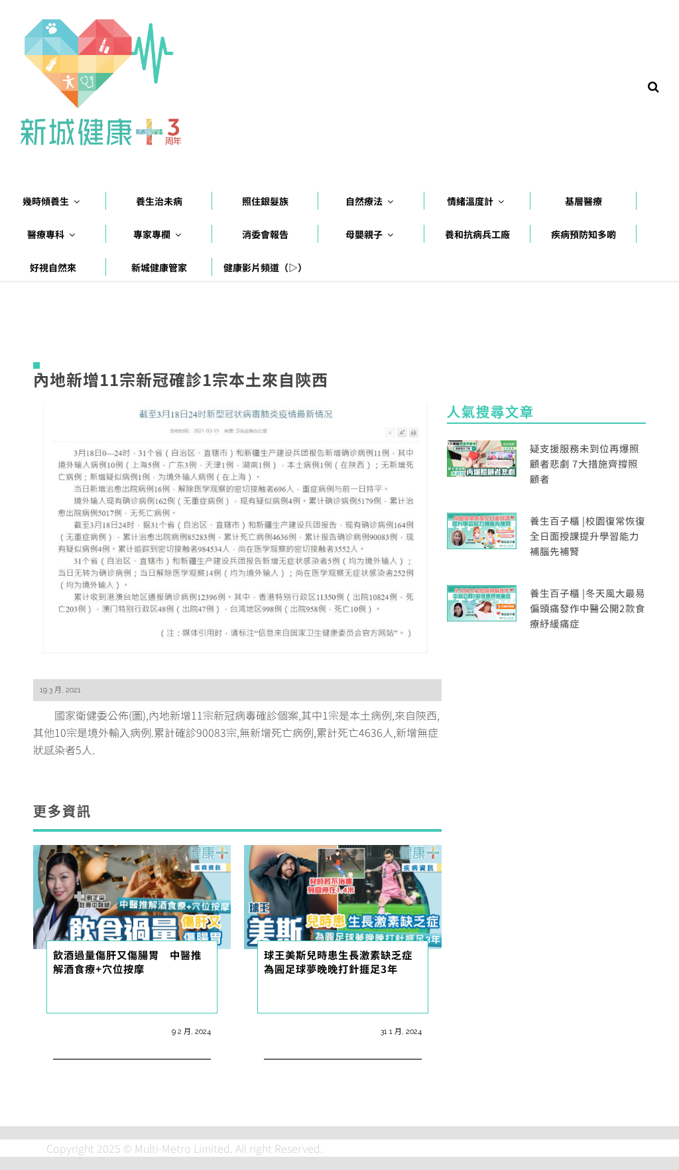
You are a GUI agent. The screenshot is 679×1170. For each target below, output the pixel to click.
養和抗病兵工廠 (477, 234)
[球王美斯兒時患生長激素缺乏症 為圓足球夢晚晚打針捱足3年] (343, 895)
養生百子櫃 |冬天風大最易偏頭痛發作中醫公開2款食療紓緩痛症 (587, 608)
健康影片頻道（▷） (265, 267)
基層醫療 (583, 201)
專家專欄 (151, 234)
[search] (653, 85)
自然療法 (364, 201)
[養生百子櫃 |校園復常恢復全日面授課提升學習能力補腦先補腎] (482, 529)
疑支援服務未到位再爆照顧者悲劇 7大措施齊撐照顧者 (584, 463)
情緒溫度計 (470, 201)
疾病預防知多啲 (583, 234)
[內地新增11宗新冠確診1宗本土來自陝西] (237, 533)
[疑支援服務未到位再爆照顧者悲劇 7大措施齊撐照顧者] (482, 456)
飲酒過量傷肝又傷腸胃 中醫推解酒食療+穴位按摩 (127, 961)
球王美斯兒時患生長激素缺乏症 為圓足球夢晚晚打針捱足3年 (338, 961)
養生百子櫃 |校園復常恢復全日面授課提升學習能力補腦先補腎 (587, 535)
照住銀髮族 (265, 201)
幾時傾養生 (46, 201)
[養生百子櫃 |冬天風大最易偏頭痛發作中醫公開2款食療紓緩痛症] (482, 602)
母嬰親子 (364, 234)
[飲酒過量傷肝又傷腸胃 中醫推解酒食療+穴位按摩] (132, 895)
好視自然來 (53, 267)
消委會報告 (265, 234)
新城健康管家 (159, 267)
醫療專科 (45, 234)
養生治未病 (159, 201)
